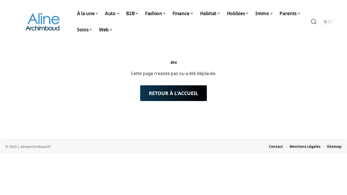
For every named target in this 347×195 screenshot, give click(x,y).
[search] (313, 21)
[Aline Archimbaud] (42, 21)
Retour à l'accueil (173, 93)
